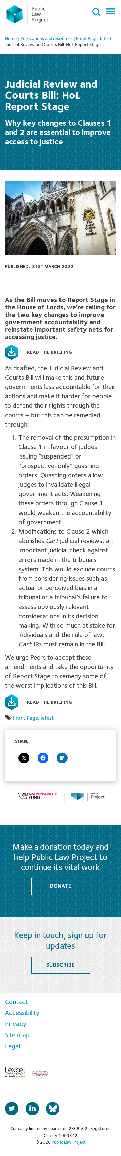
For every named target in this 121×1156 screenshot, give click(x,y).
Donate (60, 886)
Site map (17, 1035)
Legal (12, 1046)
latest (47, 718)
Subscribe (60, 965)
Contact (16, 1002)
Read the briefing (49, 352)
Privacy (15, 1024)
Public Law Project (69, 1142)
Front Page (25, 718)
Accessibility (22, 1013)
